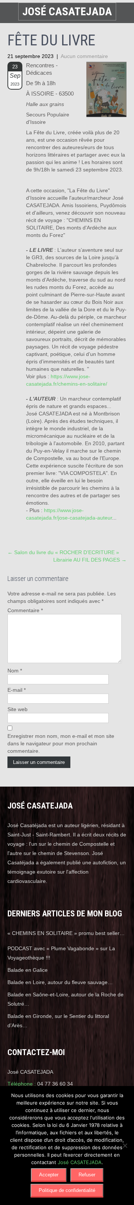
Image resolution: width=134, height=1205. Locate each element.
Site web (17, 709)
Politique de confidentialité (67, 1190)
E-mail (16, 690)
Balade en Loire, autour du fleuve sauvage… (60, 982)
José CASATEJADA (80, 1162)
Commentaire (25, 610)
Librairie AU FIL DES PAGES (90, 560)
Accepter (48, 1174)
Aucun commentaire (84, 56)
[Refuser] (124, 1145)
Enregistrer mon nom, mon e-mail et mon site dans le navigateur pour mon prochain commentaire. (60, 743)
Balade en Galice (27, 970)
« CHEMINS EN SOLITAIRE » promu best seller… (66, 933)
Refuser (87, 1174)
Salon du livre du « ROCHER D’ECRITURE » (63, 552)
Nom (14, 671)
